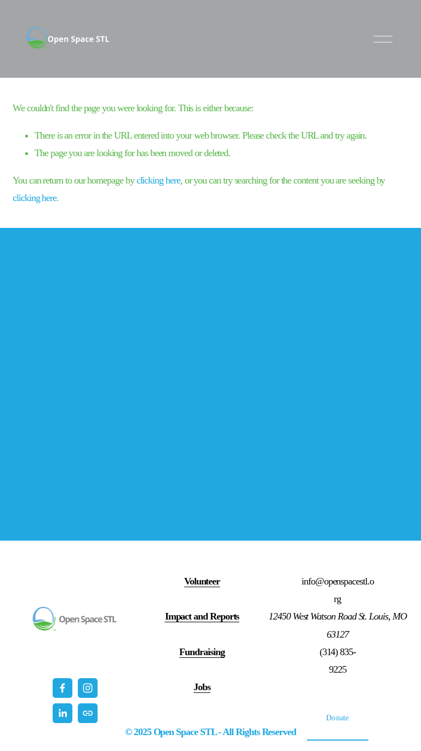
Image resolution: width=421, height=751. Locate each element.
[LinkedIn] (62, 713)
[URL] (88, 713)
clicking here (158, 180)
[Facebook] (62, 688)
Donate (337, 717)
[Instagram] (88, 688)
